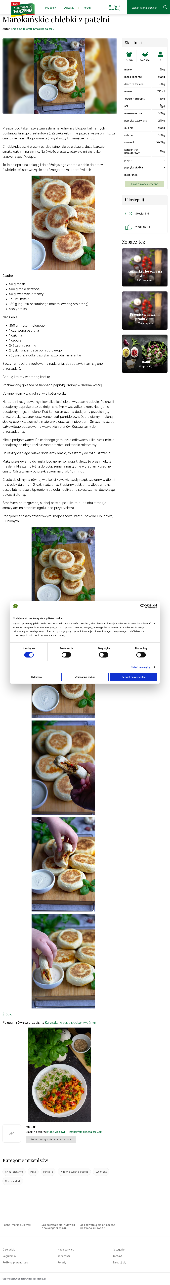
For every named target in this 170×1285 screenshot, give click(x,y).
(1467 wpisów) (56, 1131)
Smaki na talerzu (21, 29)
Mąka (33, 1171)
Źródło (7, 1014)
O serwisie (8, 1249)
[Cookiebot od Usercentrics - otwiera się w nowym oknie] (142, 606)
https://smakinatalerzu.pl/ (85, 1131)
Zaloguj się (119, 1262)
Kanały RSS (64, 1256)
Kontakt (117, 1256)
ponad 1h (48, 1171)
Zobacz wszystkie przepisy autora (51, 1139)
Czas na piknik (12, 1181)
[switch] (66, 654)
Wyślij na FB (142, 226)
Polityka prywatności (15, 1262)
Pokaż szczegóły (141, 666)
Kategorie (119, 1249)
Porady (61, 1262)
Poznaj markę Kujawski (16, 1224)
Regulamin (9, 1256)
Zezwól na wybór (85, 677)
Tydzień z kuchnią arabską (74, 1171)
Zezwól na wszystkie (134, 677)
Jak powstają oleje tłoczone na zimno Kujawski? (97, 1226)
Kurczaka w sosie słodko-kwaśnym (71, 1023)
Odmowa (36, 677)
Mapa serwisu (65, 1249)
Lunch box (101, 1171)
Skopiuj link (142, 213)
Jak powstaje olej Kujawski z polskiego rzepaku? (58, 1226)
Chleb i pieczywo (14, 1171)
